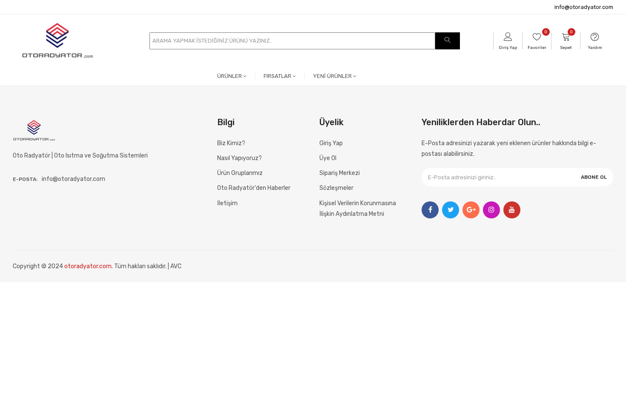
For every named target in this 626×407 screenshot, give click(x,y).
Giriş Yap (331, 143)
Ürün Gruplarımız (240, 173)
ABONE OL (594, 177)
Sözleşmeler (336, 188)
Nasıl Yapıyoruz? (239, 158)
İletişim (227, 203)
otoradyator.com (88, 266)
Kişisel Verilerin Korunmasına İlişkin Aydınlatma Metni (357, 209)
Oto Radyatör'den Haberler (253, 188)
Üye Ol (327, 158)
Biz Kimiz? (231, 143)
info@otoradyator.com (583, 7)
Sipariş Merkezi (339, 173)
